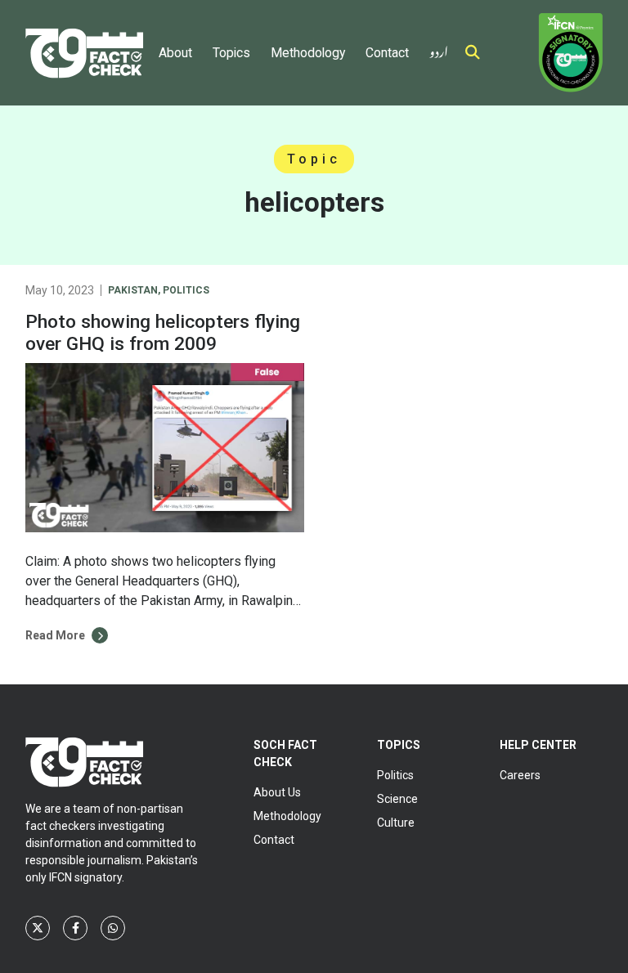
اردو (438, 49)
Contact (387, 53)
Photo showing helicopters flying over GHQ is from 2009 (162, 333)
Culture (396, 822)
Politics (186, 290)
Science (397, 798)
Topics (231, 53)
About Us (277, 792)
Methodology (308, 53)
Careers (520, 775)
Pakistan (133, 290)
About (175, 53)
